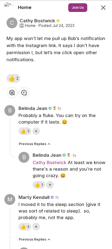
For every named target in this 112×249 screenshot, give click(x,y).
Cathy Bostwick (49, 162)
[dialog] (56, 124)
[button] (13, 78)
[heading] (25, 7)
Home (30, 25)
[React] (12, 92)
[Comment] (23, 92)
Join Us (78, 7)
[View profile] (9, 7)
